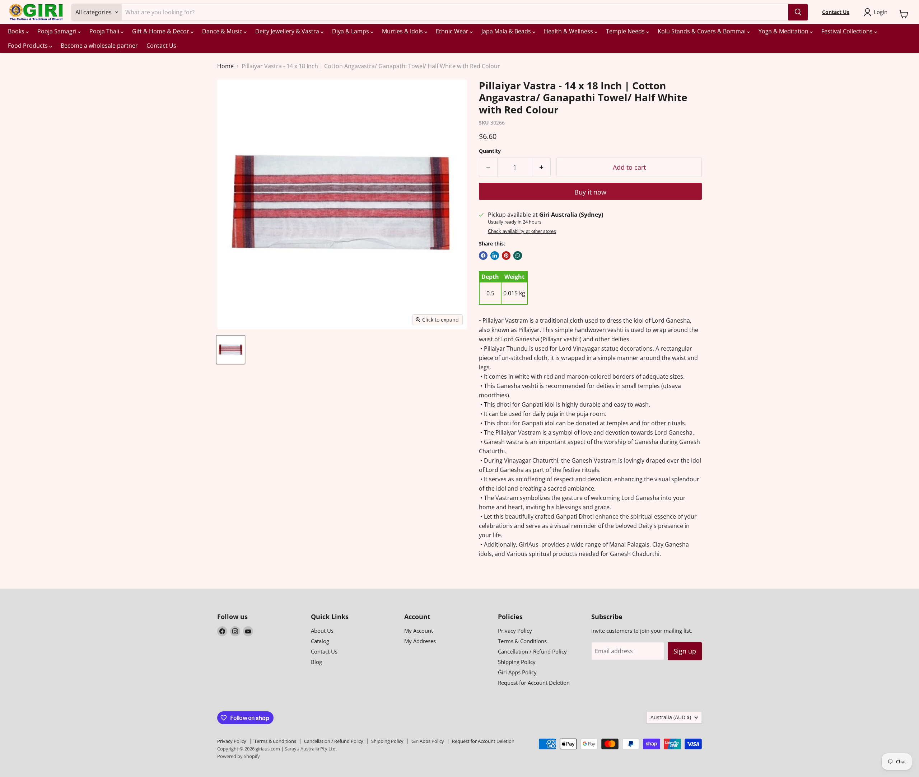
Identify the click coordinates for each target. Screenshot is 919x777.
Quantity (490, 151)
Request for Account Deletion (534, 682)
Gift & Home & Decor (161, 31)
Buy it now (590, 192)
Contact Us (161, 46)
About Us (322, 630)
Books (17, 31)
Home (225, 66)
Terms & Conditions (522, 641)
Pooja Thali (105, 31)
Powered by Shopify (238, 756)
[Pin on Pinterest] (506, 255)
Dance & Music (223, 31)
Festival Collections (847, 31)
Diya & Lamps (351, 31)
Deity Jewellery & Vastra (288, 31)
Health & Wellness (569, 31)
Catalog (320, 641)
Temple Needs (626, 31)
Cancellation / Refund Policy (532, 651)
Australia (670, 717)
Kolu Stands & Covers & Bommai (702, 31)
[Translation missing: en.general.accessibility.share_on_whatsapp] (517, 255)
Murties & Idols (403, 31)
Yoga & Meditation (784, 31)
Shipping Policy (517, 661)
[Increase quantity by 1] (541, 167)
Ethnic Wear (453, 31)
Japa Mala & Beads (506, 31)
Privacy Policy (515, 630)
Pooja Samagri (57, 31)
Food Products (28, 46)
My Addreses (420, 641)
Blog (316, 661)
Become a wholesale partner (99, 46)
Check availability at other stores (522, 231)
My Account (418, 630)
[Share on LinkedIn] (494, 255)
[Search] (798, 12)
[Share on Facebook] (483, 255)
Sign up (684, 651)
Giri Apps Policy (517, 672)
